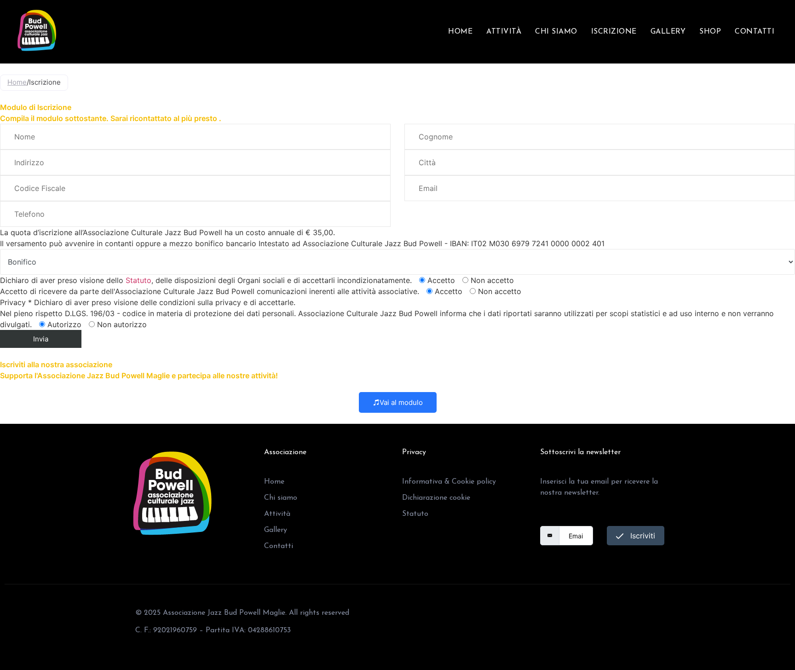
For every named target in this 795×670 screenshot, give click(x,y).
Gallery (668, 31)
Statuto (138, 280)
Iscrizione (614, 31)
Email (549, 518)
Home (460, 31)
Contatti (754, 31)
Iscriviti (641, 535)
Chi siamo (556, 31)
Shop (710, 31)
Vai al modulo (401, 402)
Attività (503, 31)
